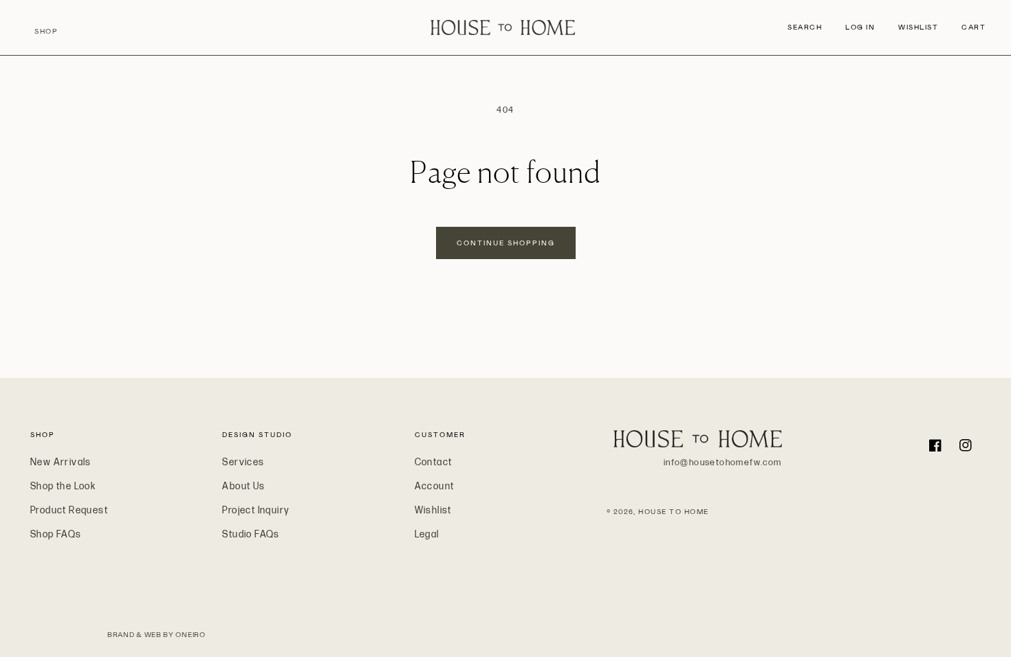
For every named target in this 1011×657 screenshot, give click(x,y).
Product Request (69, 510)
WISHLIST (918, 27)
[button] (805, 27)
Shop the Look (63, 486)
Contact (434, 462)
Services (243, 462)
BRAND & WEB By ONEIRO (156, 634)
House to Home (673, 511)
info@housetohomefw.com (723, 462)
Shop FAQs (56, 534)
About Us (243, 486)
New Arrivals (60, 462)
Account (435, 486)
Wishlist (433, 510)
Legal (427, 534)
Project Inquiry (255, 510)
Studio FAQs (250, 534)
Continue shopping (506, 242)
